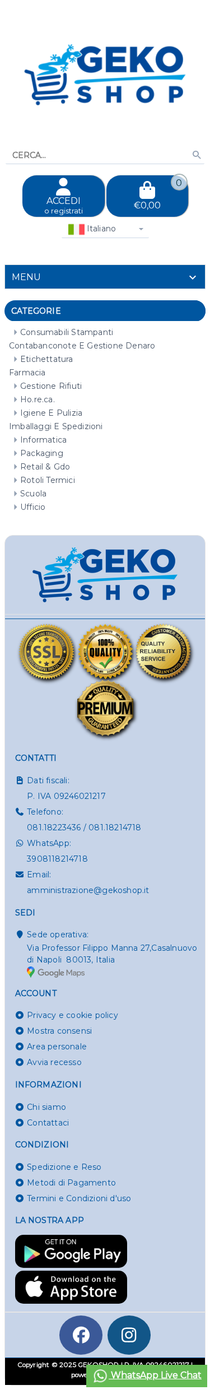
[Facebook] (81, 1335)
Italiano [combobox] (100, 229)
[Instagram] (129, 1335)
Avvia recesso (54, 1062)
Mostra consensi (59, 1031)
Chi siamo (46, 1107)
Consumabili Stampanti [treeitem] (66, 332)
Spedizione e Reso (64, 1167)
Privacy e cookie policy (72, 1015)
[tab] (105, 277)
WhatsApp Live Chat (155, 1375)
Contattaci (48, 1123)
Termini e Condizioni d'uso (79, 1198)
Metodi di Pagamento (71, 1183)
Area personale (57, 1047)
